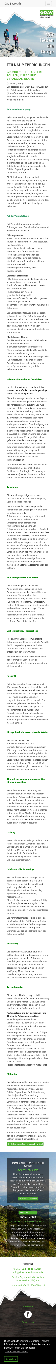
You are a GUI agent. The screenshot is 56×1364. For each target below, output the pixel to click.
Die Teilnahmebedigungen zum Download (25, 1144)
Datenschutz (28, 1322)
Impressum (28, 1306)
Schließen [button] (11, 1359)
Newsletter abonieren (28, 1198)
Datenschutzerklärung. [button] (16, 1351)
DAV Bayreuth (12, 3)
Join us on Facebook (27, 1213)
